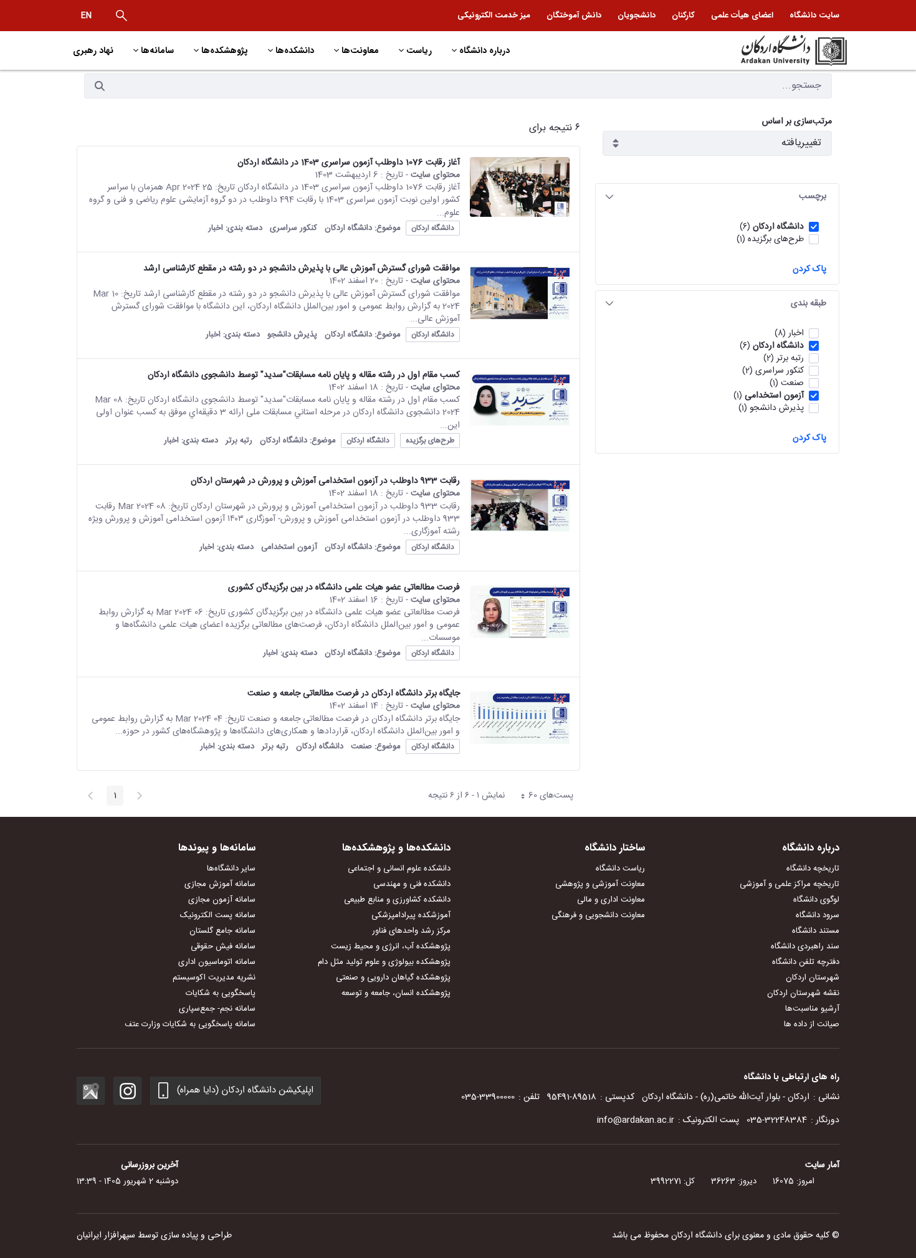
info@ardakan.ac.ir (635, 1120)
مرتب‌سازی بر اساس (797, 121)
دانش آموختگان (573, 15)
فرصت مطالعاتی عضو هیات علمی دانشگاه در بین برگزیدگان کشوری (344, 587)
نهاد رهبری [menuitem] (93, 50)
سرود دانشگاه (817, 915)
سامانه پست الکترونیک (217, 915)
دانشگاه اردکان (432, 228)
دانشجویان (637, 15)
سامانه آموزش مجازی (219, 884)
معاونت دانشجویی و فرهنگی (598, 915)
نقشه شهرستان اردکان (803, 993)
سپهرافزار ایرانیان (106, 1235)
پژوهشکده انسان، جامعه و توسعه (396, 993)
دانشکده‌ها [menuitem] (294, 50)
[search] (121, 15)
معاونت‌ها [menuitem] (360, 50)
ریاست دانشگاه (620, 868)
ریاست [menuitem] (419, 50)
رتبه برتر (239, 440)
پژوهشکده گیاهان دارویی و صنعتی (393, 977)
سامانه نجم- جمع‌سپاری (217, 1009)
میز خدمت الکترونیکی (493, 15)
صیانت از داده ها (811, 1024)
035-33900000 (488, 1097)
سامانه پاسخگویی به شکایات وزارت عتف (190, 1024)
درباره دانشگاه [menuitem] (484, 50)
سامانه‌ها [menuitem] (157, 50)
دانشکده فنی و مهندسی (412, 884)
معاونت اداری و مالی (611, 900)
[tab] (717, 196)
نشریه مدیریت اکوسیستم (214, 977)
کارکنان (683, 15)
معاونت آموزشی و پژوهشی (600, 884)
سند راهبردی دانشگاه (805, 946)
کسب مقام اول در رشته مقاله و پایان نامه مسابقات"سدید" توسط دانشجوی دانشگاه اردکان (304, 375)
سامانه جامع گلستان (222, 931)
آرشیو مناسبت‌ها (812, 1009)
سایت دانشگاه (814, 15)
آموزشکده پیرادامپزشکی (411, 915)
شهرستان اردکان (812, 977)
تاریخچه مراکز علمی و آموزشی (789, 884)
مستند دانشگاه (815, 931)
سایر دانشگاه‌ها (231, 868)
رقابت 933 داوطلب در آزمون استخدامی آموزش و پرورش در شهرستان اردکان (325, 481)
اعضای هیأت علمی (742, 15)
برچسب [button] (812, 196)
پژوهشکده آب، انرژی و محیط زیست (391, 946)
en (86, 15)
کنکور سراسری (293, 228)
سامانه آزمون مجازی (221, 900)
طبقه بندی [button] (808, 303)
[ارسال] (100, 86)
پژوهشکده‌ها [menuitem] (224, 50)
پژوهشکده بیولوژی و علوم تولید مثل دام (384, 962)
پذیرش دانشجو (292, 334)
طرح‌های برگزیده (430, 440)
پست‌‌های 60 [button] (543, 797)
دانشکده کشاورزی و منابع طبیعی (397, 900)
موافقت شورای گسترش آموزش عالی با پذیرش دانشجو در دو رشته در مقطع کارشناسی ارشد (301, 268)
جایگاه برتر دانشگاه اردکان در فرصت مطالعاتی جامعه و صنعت (353, 693)
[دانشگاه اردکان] (755, 50)
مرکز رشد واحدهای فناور (411, 931)
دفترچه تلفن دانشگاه (805, 962)
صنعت (361, 746)
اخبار (215, 228)
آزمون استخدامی (289, 547)
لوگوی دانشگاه (816, 900)
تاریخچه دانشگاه (812, 868)
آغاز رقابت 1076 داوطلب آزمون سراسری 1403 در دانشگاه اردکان (348, 162)
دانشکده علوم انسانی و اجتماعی (399, 868)
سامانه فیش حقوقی (223, 946)
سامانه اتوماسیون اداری (216, 962)
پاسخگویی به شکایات (220, 993)
